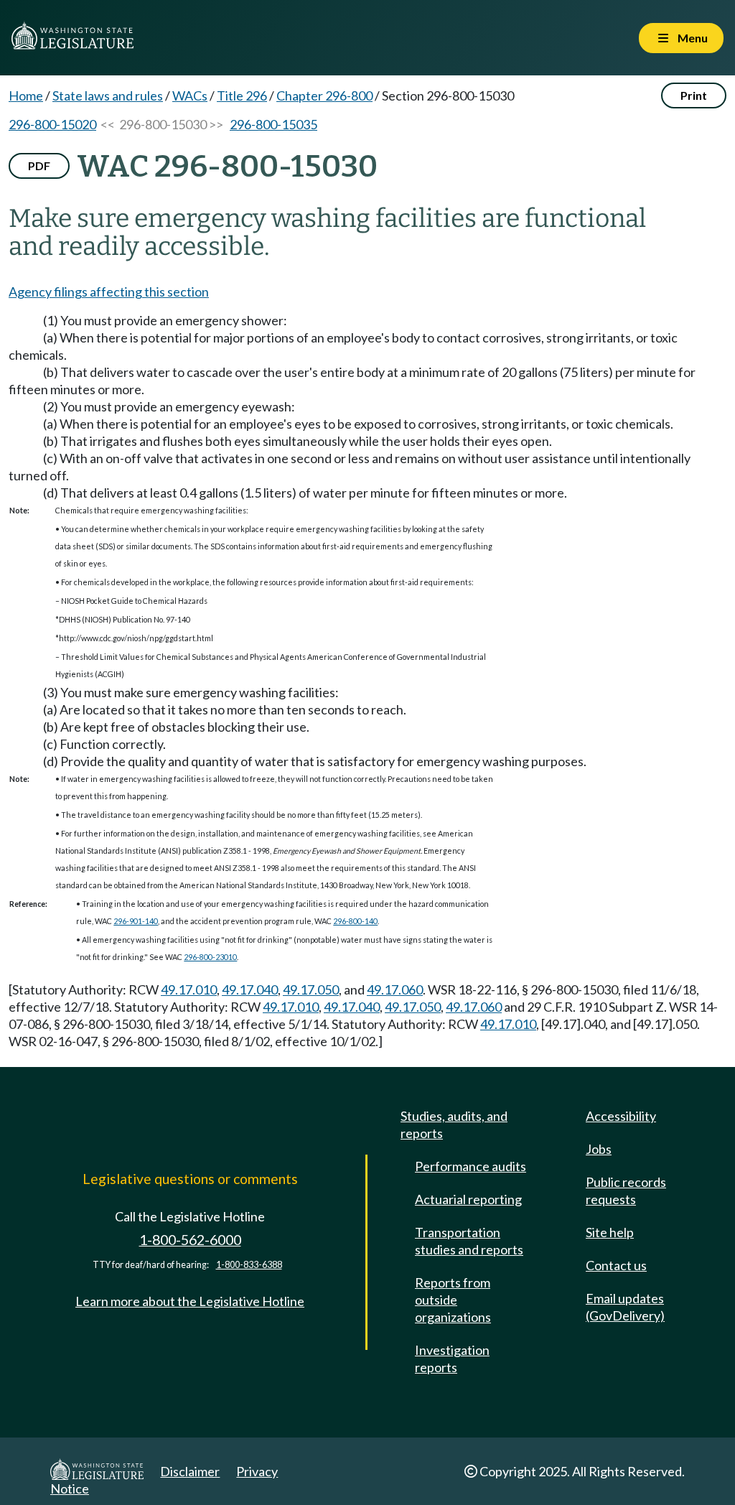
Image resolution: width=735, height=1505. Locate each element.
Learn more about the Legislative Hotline (189, 1301)
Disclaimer (190, 1471)
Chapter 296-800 (324, 95)
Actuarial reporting (468, 1199)
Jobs (599, 1149)
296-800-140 (355, 921)
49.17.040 (250, 989)
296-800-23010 (210, 956)
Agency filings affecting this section (109, 291)
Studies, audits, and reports (454, 1124)
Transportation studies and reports (469, 1240)
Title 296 (242, 95)
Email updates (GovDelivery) (625, 1306)
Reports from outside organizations (453, 1300)
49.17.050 (311, 989)
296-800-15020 (52, 124)
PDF (39, 165)
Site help (610, 1232)
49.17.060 (395, 989)
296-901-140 (135, 921)
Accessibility (621, 1116)
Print (693, 95)
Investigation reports (452, 1358)
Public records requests (626, 1190)
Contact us (616, 1265)
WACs (189, 95)
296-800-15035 (273, 124)
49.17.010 (189, 989)
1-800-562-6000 (190, 1239)
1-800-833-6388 (249, 1264)
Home (26, 95)
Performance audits (470, 1166)
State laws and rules (107, 95)
